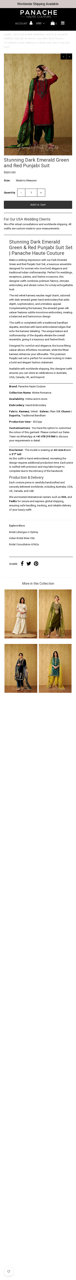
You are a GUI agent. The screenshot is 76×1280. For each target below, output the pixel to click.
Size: (7, 180)
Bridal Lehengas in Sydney (23, 532)
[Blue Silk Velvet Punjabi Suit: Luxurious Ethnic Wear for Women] (20, 691)
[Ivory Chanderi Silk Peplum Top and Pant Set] (20, 637)
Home (7, 34)
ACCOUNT (21, 23)
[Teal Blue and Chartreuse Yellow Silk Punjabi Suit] (55, 691)
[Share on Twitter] (28, 564)
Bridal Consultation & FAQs (24, 544)
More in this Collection (38, 583)
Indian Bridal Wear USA (22, 538)
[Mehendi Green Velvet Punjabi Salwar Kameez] (55, 637)
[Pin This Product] (36, 564)
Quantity (9, 192)
